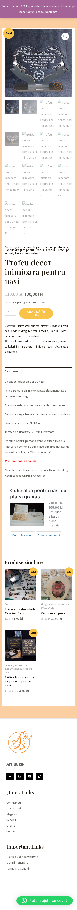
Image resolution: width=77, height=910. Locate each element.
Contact (11, 831)
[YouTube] (29, 776)
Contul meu (13, 803)
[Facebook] (10, 776)
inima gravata (24, 346)
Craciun (51, 250)
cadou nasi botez (48, 341)
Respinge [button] (51, 12)
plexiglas (60, 346)
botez (18, 341)
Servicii (11, 820)
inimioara (39, 346)
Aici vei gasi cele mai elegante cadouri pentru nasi (36, 247)
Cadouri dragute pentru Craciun (25, 250)
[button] (65, 36)
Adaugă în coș (36, 313)
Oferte (10, 826)
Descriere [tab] (11, 371)
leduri (50, 346)
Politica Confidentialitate (22, 857)
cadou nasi (29, 341)
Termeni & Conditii (18, 868)
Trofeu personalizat (27, 253)
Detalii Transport (17, 862)
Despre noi (13, 808)
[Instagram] (20, 776)
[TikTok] (39, 776)
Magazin (11, 814)
